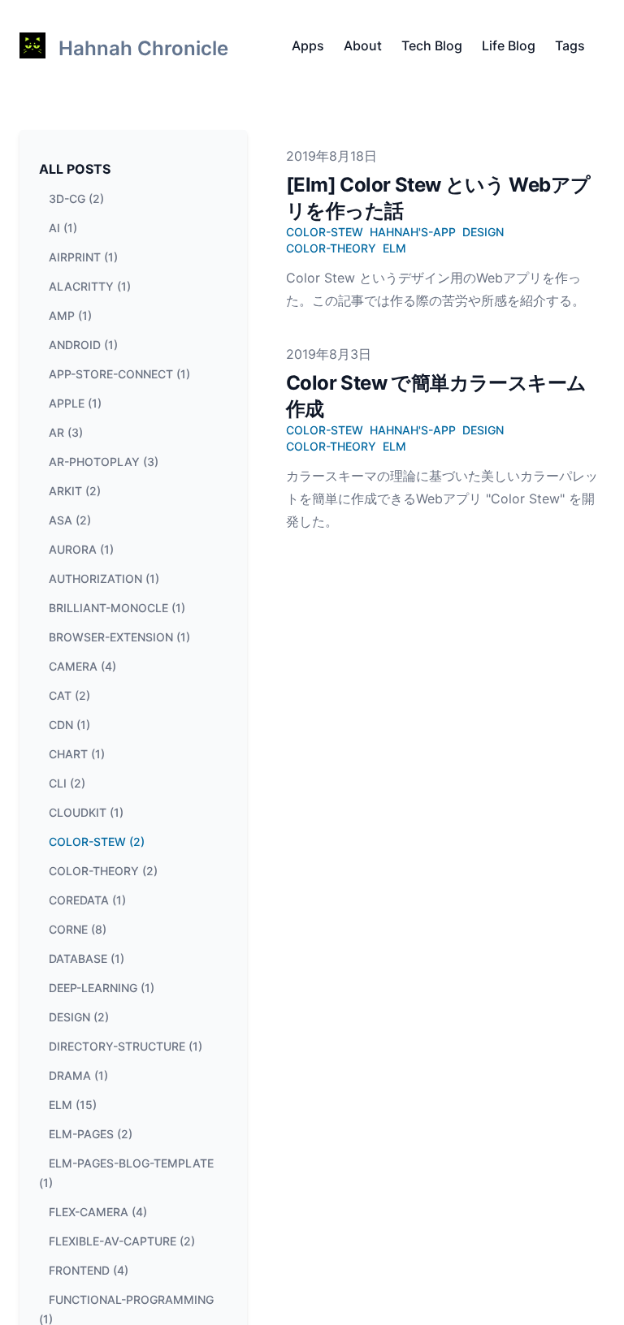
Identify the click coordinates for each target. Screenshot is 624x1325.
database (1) (86, 958)
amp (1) (70, 315)
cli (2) (67, 783)
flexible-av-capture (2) (122, 1241)
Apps (308, 45)
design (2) (79, 1017)
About (363, 45)
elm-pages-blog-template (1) (126, 1172)
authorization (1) (104, 578)
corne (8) (77, 929)
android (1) (83, 345)
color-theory (331, 248)
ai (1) (63, 228)
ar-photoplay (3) (103, 461)
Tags (570, 45)
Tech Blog (431, 45)
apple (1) (75, 403)
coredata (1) (87, 900)
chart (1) (77, 754)
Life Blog (508, 45)
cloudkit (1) (86, 812)
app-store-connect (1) (119, 374)
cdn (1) (69, 725)
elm (394, 248)
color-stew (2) (97, 841)
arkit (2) (75, 491)
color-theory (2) (103, 871)
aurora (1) (81, 549)
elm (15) (73, 1104)
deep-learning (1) (101, 988)
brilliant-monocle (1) (117, 608)
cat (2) (69, 695)
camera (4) (82, 666)
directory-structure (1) (125, 1046)
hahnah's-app (413, 232)
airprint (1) (83, 257)
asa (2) (70, 520)
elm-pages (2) (90, 1134)
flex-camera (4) (98, 1212)
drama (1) (78, 1075)
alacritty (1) (90, 286)
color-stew (324, 232)
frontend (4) (88, 1270)
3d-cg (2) (76, 198)
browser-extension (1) (119, 637)
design (483, 232)
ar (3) (66, 432)
